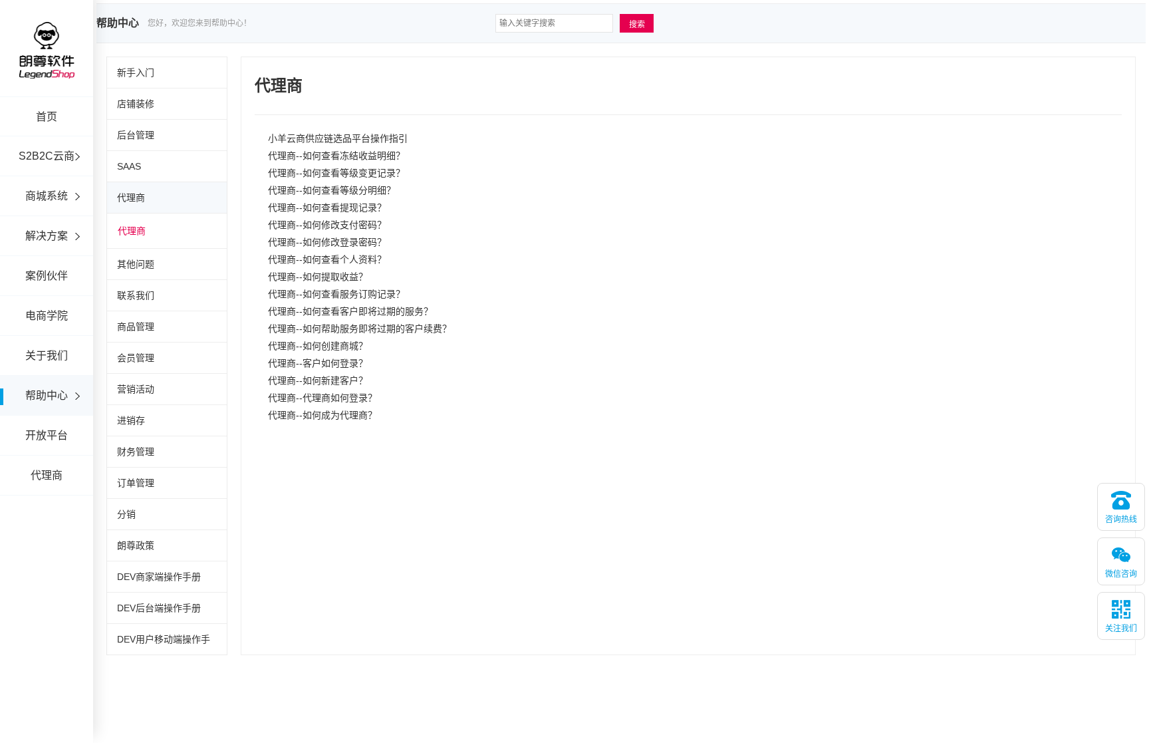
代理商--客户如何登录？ (318, 363)
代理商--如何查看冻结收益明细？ (336, 155)
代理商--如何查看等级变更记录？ (336, 173)
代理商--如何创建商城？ (318, 346)
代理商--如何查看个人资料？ (327, 259)
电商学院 (46, 315)
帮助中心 (46, 395)
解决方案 (46, 235)
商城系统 (46, 196)
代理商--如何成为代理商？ (322, 415)
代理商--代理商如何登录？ (322, 397)
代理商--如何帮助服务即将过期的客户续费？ (359, 328)
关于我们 (46, 355)
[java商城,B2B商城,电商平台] (46, 68)
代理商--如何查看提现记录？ (327, 207)
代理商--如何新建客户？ (318, 380)
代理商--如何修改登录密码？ (327, 242)
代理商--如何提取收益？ (318, 276)
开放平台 (46, 435)
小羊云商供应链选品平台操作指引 (338, 138)
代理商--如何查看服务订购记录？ (336, 294)
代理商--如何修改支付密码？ (327, 225)
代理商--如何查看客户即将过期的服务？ (350, 311)
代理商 (47, 475)
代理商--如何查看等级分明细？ (332, 190)
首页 (46, 116)
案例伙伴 (46, 275)
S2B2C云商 (46, 156)
